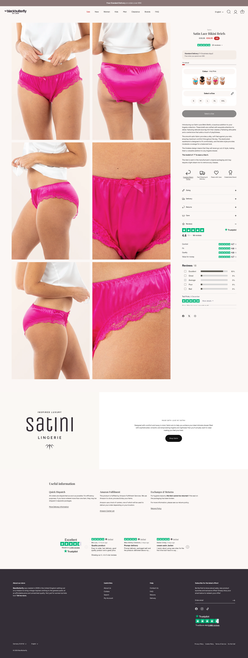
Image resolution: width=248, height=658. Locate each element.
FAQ (157, 12)
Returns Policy (156, 508)
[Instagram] (202, 609)
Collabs (107, 591)
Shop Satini (173, 438)
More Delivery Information (59, 507)
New (97, 12)
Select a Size (209, 93)
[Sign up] (234, 600)
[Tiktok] (207, 609)
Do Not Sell (231, 644)
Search (106, 595)
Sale (88, 12)
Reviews (189, 224)
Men (125, 12)
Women (107, 12)
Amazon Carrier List (107, 511)
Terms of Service (220, 644)
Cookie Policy (209, 644)
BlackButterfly (22, 650)
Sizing (188, 190)
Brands (147, 12)
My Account (108, 598)
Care (188, 216)
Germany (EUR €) (18, 644)
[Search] (229, 12)
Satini (209, 30)
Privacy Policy (199, 644)
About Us (107, 588)
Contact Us (154, 588)
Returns (189, 207)
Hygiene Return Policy (188, 178)
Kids (116, 12)
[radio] (195, 80)
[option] (124, 3)
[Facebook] (196, 609)
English (218, 12)
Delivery (189, 199)
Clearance (135, 12)
